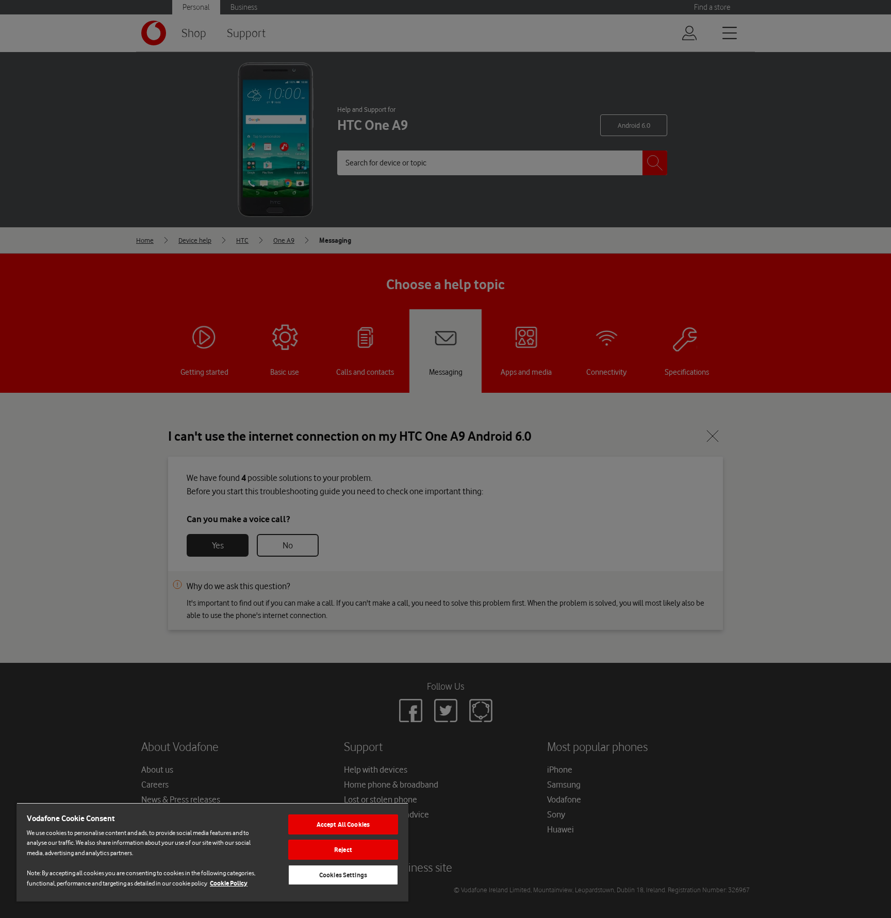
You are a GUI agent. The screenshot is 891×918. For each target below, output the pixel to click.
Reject (343, 850)
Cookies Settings (343, 875)
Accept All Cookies (343, 824)
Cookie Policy (229, 883)
